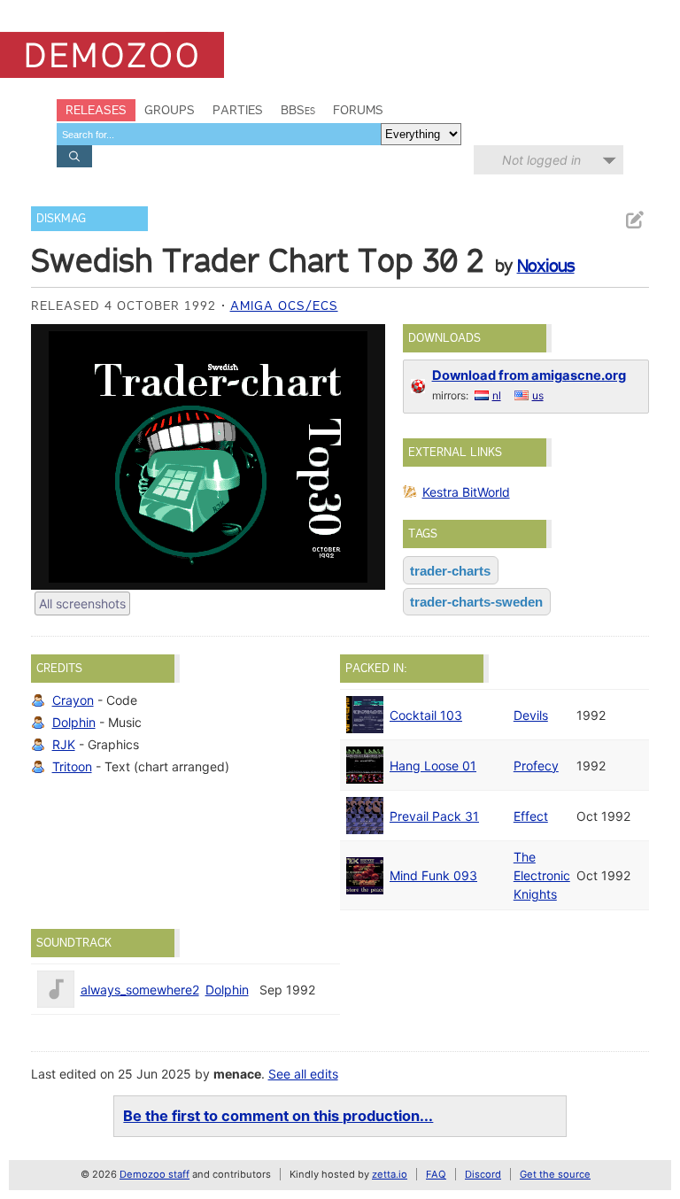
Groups (169, 110)
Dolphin (74, 722)
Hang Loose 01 (433, 765)
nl (496, 395)
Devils (531, 715)
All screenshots (82, 603)
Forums (358, 110)
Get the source (555, 1174)
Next (363, 457)
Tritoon (72, 766)
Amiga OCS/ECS (284, 305)
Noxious (546, 265)
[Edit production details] (634, 220)
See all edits (303, 1073)
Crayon (73, 700)
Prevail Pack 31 (434, 816)
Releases (96, 110)
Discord (483, 1174)
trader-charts (450, 570)
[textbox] (219, 134)
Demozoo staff (154, 1174)
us (538, 395)
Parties (237, 110)
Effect (531, 816)
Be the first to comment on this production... (278, 1116)
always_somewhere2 (140, 989)
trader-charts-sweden (476, 601)
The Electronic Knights (542, 875)
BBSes (298, 110)
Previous (53, 457)
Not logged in (541, 159)
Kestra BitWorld (466, 491)
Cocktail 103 (426, 715)
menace (237, 1073)
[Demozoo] (112, 55)
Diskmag (61, 218)
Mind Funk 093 (433, 875)
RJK (63, 744)
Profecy (536, 765)
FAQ (436, 1174)
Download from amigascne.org (529, 375)
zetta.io (389, 1174)
